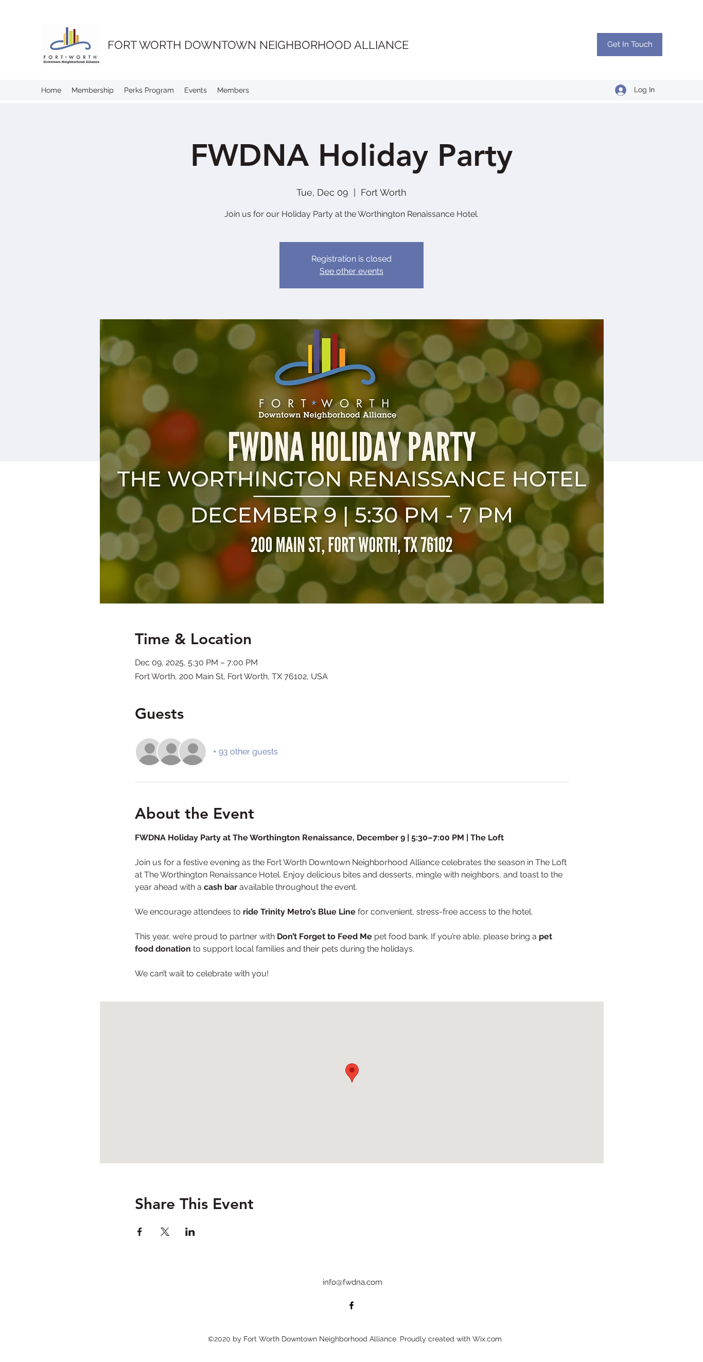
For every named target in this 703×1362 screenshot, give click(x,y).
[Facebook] (351, 1305)
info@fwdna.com (352, 1282)
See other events (351, 271)
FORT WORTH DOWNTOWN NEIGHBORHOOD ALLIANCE (258, 44)
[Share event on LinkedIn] (190, 1232)
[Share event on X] (165, 1232)
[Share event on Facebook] (140, 1232)
